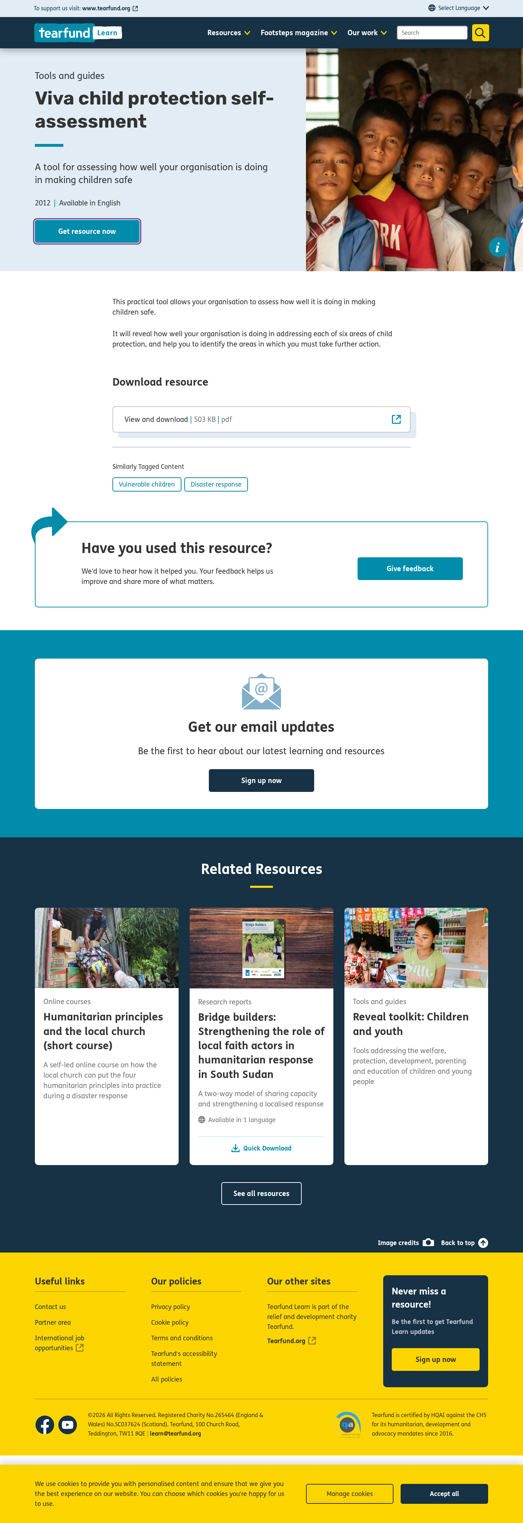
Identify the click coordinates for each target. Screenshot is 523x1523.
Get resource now (87, 231)
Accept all (444, 1494)
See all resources (261, 1194)
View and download (178, 419)
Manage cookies (350, 1494)
